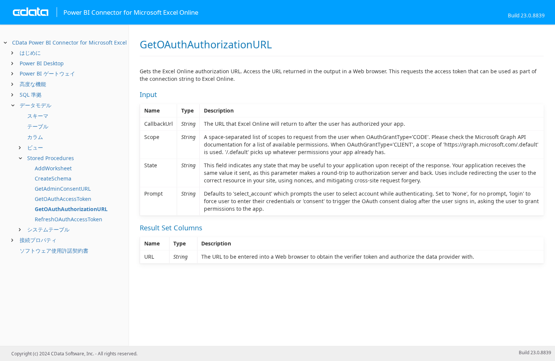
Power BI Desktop (42, 63)
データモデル (35, 105)
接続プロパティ (38, 240)
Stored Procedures (50, 158)
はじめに (30, 52)
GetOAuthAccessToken (63, 198)
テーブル (37, 126)
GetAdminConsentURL (63, 188)
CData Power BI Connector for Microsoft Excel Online (78, 42)
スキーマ (37, 115)
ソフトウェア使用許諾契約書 (54, 250)
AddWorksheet (53, 168)
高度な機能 (33, 84)
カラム (35, 136)
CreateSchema (53, 178)
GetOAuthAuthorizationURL (71, 209)
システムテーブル (48, 229)
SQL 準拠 (31, 94)
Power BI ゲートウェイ (47, 73)
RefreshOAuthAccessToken (68, 219)
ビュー (35, 147)
